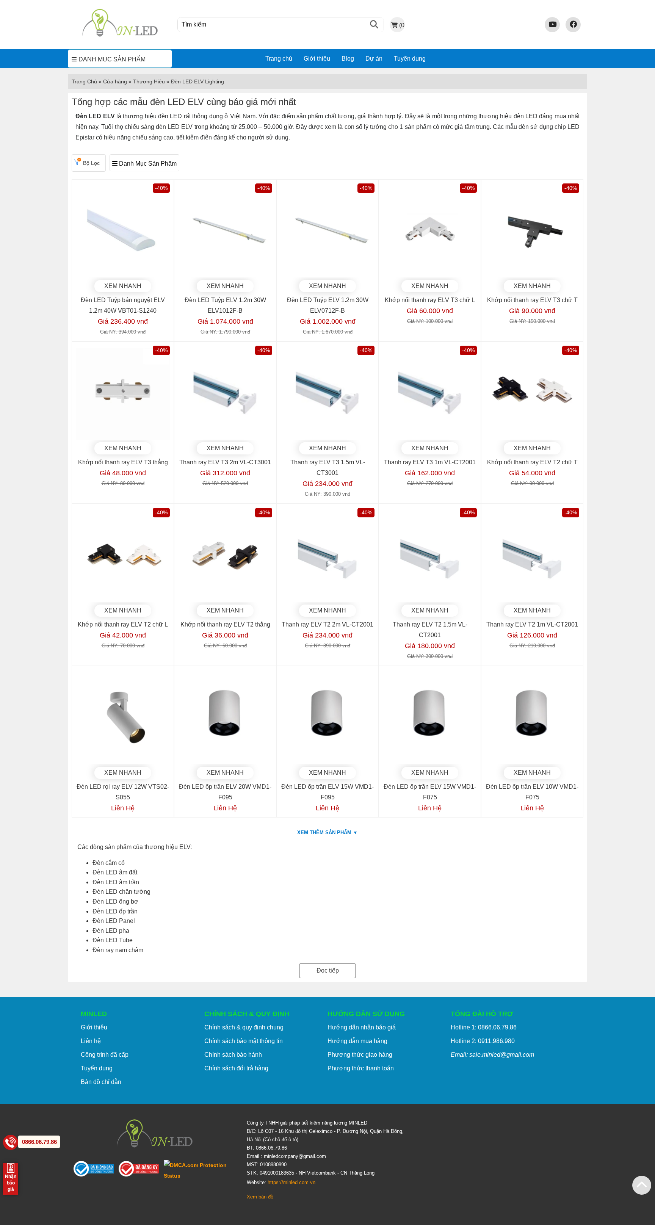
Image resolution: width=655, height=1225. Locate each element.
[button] (641, 1185)
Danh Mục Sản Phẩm (147, 163)
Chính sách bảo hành (233, 1054)
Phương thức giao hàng (360, 1054)
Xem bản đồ (260, 1197)
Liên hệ (91, 1041)
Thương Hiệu (149, 81)
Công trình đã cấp (104, 1054)
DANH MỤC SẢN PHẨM (112, 59)
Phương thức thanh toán (361, 1068)
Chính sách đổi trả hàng (236, 1068)
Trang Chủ (84, 81)
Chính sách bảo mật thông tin (243, 1041)
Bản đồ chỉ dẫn (101, 1082)
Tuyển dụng (410, 58)
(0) (402, 25)
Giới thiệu (317, 58)
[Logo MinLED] (120, 35)
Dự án (373, 58)
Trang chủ (278, 58)
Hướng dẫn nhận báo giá (362, 1027)
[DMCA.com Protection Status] (199, 1170)
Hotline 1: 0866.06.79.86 (484, 1027)
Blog (348, 58)
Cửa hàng (115, 81)
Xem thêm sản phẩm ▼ (327, 832)
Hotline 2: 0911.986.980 (483, 1041)
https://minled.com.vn (291, 1182)
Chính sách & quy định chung (244, 1027)
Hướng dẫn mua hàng (357, 1041)
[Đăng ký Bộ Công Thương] (141, 1170)
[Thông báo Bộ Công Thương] (96, 1170)
